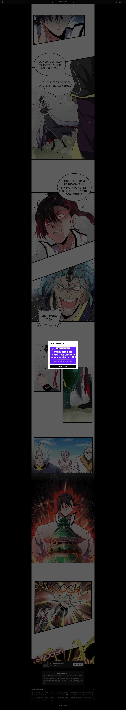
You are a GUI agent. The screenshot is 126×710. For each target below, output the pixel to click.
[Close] (75, 343)
